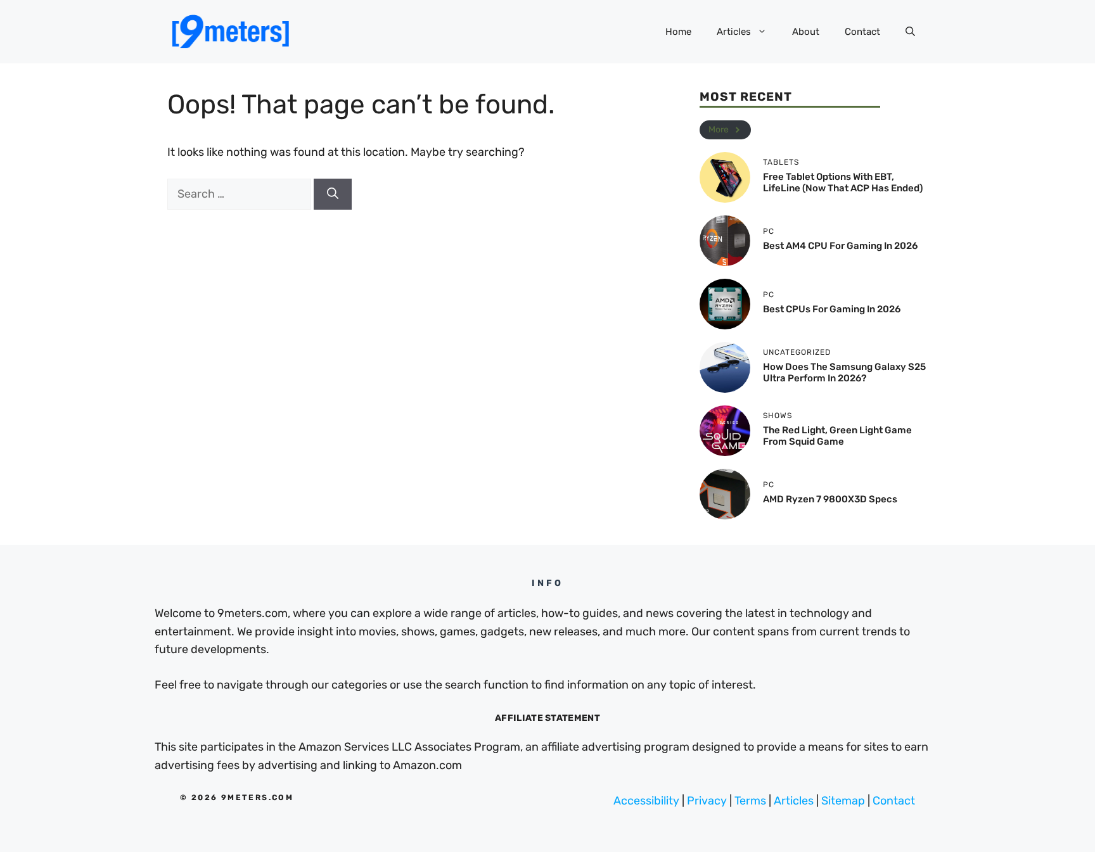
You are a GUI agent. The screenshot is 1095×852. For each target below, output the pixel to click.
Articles (734, 31)
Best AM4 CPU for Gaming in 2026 (840, 245)
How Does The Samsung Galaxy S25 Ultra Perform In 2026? (844, 372)
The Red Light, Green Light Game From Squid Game (837, 435)
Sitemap (843, 801)
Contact (862, 31)
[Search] (333, 194)
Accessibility (646, 801)
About (805, 31)
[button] (910, 32)
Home (678, 31)
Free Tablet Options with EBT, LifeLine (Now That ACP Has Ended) (843, 182)
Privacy (707, 801)
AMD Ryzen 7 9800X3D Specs (830, 499)
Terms (750, 801)
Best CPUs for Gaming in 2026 (831, 309)
